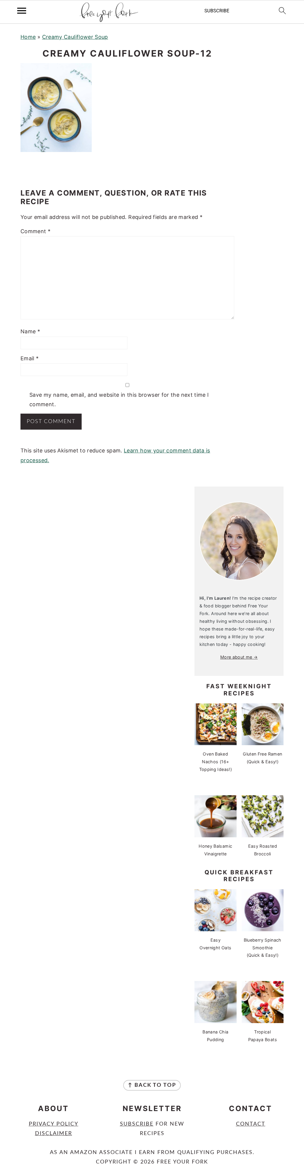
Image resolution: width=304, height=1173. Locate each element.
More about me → (239, 657)
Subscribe (136, 1124)
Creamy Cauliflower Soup (75, 37)
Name (30, 331)
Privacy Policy (53, 1124)
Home (28, 37)
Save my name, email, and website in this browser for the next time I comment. (119, 399)
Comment (35, 231)
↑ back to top (152, 1085)
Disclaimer (53, 1133)
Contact (250, 1124)
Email (29, 358)
